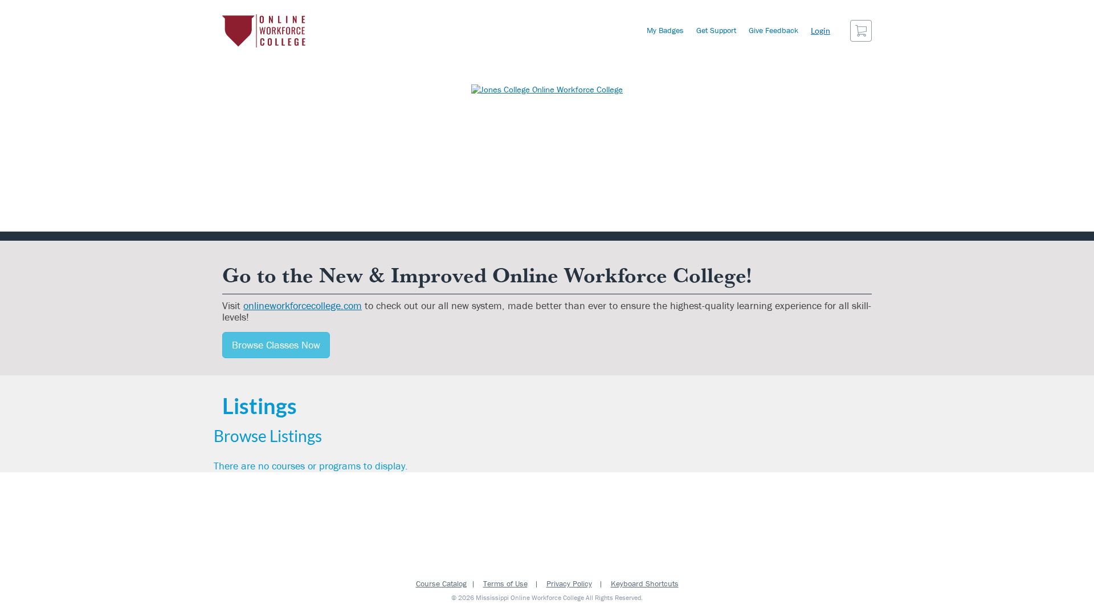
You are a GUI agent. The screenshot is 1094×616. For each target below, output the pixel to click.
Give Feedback (773, 30)
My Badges (665, 30)
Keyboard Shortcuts (645, 583)
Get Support (716, 30)
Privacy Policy (569, 583)
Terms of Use (505, 583)
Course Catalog (441, 583)
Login (820, 30)
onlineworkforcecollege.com (302, 305)
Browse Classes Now (276, 344)
